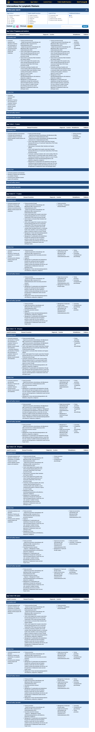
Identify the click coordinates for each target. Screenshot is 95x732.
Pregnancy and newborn (14, 15)
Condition (30, 26)
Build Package (81, 2)
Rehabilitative (32, 21)
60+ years (11, 23)
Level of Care (47, 2)
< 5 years (11, 17)
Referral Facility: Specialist (56, 20)
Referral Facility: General (55, 18)
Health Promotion (33, 15)
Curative (31, 20)
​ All (71, 15)
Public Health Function (64, 2)
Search (85, 26)
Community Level (54, 15)
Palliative (31, 23)
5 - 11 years (11, 18)
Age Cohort (34, 2)
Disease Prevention (33, 17)
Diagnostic (31, 18)
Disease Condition (19, 2)
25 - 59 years (12, 21)
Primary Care (53, 17)
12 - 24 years (12, 20)
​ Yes (71, 17)
